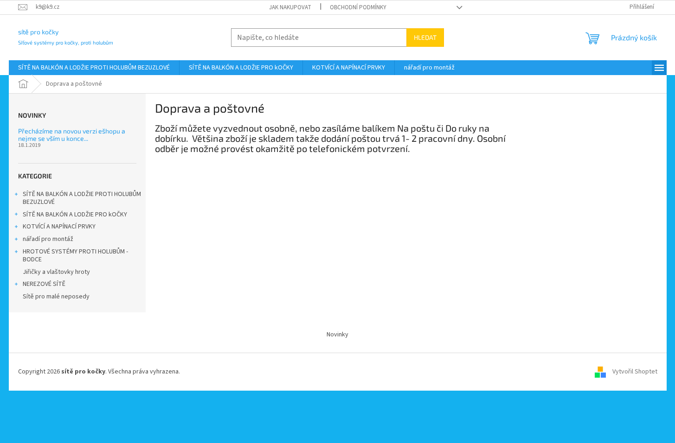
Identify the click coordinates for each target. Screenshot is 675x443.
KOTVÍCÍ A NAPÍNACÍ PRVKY (59, 226)
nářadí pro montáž (48, 239)
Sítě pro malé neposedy (56, 296)
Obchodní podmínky (358, 7)
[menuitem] (94, 67)
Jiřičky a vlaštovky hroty (56, 272)
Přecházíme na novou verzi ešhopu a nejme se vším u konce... (71, 134)
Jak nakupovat (290, 7)
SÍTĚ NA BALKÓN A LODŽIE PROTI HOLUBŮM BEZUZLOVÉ (82, 198)
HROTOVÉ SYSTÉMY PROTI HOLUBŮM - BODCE (75, 255)
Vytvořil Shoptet (634, 371)
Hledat (425, 37)
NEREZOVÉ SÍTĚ (44, 284)
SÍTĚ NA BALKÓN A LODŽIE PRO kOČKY (75, 214)
